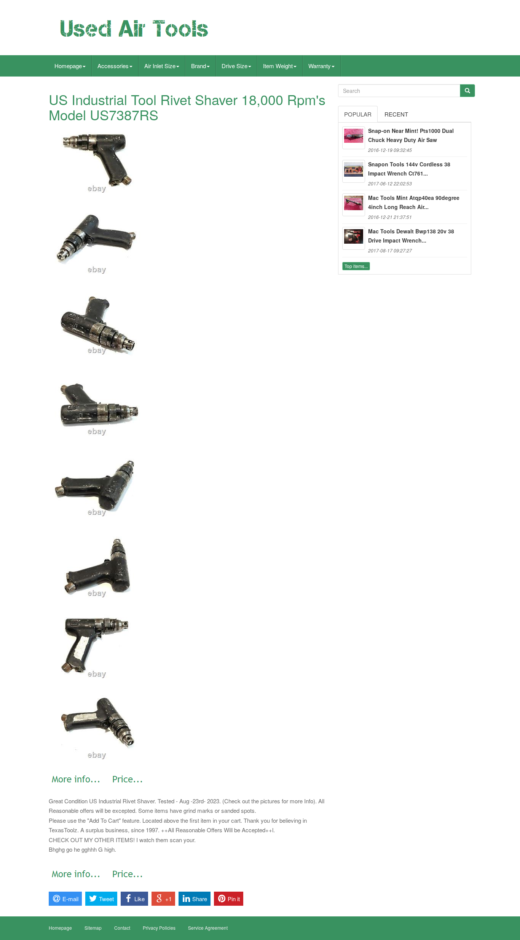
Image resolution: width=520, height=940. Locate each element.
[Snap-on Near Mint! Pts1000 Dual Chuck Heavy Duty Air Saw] (353, 137)
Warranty (319, 66)
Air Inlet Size (159, 66)
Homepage (68, 66)
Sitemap (93, 927)
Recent (396, 114)
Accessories (113, 66)
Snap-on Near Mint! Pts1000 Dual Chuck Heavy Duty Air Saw (411, 135)
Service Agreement (208, 927)
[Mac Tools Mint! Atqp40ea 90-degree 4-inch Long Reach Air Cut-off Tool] (353, 204)
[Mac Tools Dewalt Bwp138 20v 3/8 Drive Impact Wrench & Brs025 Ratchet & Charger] (353, 238)
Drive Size (234, 66)
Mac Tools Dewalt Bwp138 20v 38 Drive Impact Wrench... (411, 235)
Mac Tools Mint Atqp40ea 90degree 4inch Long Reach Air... (413, 202)
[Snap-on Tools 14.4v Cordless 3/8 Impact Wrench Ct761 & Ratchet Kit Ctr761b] (353, 171)
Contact (122, 927)
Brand (198, 66)
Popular (358, 114)
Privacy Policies (159, 927)
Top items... (356, 266)
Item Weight (278, 66)
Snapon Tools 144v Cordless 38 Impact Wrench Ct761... (409, 168)
